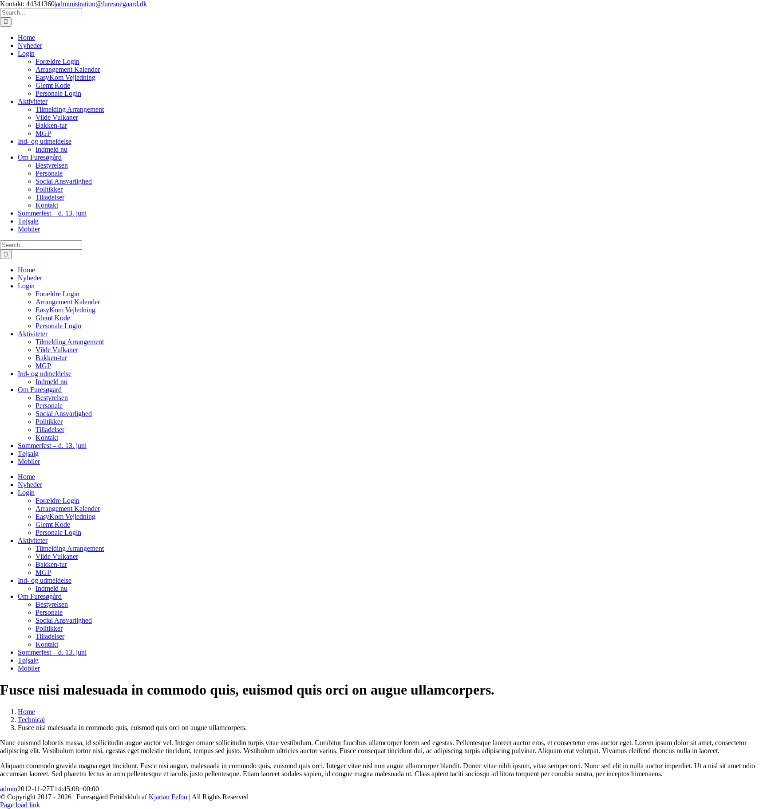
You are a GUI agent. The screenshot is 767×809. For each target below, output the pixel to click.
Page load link (20, 805)
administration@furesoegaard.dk (101, 4)
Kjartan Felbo (168, 797)
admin (8, 789)
